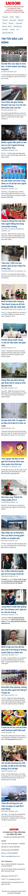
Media (17, 17)
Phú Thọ (3, 153)
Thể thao (4, 20)
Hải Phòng (4, 192)
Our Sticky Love (6, 619)
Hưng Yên (4, 234)
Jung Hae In (4, 617)
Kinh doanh (13, 20)
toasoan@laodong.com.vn (12, 856)
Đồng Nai (4, 505)
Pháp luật (20, 20)
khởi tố (24, 312)
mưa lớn (3, 76)
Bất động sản (17, 26)
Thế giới (12, 29)
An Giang (3, 658)
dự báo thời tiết (7, 433)
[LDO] (14, 54)
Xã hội (12, 17)
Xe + (18, 29)
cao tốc (24, 115)
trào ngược (11, 470)
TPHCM (3, 543)
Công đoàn (19, 23)
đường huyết (11, 739)
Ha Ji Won (10, 579)
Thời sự (4, 23)
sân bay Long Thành (17, 505)
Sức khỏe (5, 29)
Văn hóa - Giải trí (7, 26)
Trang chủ (5, 17)
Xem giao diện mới (7, 33)
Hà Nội (3, 351)
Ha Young (7, 621)
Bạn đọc (11, 23)
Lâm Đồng (4, 814)
